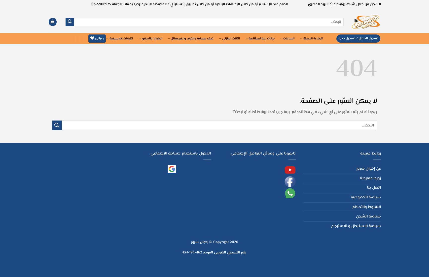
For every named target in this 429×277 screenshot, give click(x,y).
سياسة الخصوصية (366, 197)
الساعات (288, 38)
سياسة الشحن (368, 217)
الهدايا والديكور (152, 38)
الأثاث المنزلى (231, 38)
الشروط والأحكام (366, 207)
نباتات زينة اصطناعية (262, 38)
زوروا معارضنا (370, 178)
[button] (53, 22)
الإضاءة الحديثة (313, 38)
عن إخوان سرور (369, 169)
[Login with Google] (172, 169)
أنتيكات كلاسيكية (121, 38)
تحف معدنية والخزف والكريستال (192, 38)
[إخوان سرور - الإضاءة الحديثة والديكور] (366, 22)
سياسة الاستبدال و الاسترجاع (356, 226)
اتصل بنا (374, 188)
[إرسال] (70, 22)
